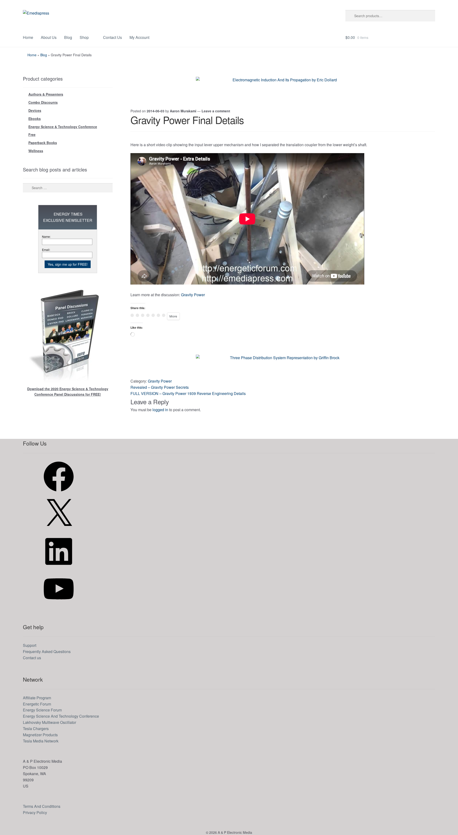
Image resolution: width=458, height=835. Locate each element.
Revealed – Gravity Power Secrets (159, 387)
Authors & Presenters (45, 94)
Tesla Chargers (36, 728)
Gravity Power (193, 294)
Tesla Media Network (40, 741)
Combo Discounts (43, 102)
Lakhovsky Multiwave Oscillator (49, 722)
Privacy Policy (35, 812)
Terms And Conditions (41, 806)
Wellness (35, 150)
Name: (46, 236)
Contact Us (112, 37)
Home (28, 37)
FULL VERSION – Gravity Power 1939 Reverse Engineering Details (188, 393)
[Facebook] (58, 493)
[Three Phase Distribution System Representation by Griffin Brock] (283, 365)
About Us (49, 37)
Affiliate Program (37, 697)
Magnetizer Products (40, 734)
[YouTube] (58, 605)
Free (32, 134)
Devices (34, 110)
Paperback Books (42, 142)
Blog (68, 37)
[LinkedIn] (58, 567)
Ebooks (34, 118)
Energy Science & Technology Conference (62, 126)
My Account (139, 37)
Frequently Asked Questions (47, 651)
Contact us (32, 657)
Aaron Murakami (183, 111)
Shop (84, 37)
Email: (46, 250)
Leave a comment (216, 111)
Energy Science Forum (42, 710)
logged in (160, 409)
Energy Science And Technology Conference (61, 716)
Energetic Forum (37, 704)
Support (29, 645)
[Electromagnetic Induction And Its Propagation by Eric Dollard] (283, 87)
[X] (58, 530)
